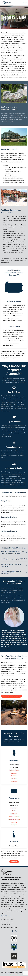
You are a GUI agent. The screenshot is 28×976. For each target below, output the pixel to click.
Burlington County (14, 770)
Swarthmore (14, 813)
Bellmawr (14, 773)
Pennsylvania (14, 798)
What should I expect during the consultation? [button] (11, 565)
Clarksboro (14, 776)
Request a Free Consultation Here (11, 696)
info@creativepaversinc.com (9, 927)
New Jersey (14, 760)
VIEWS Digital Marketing (11, 974)
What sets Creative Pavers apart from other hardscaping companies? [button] (12, 552)
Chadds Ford (14, 808)
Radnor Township (14, 816)
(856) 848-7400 (5, 925)
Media (14, 811)
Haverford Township (14, 819)
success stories (7, 596)
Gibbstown (14, 779)
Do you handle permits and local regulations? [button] (11, 573)
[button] (24, 2)
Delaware (14, 841)
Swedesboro (14, 781)
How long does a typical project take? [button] (13, 559)
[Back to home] (6, 2)
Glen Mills (14, 822)
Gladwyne (14, 825)
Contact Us (14, 861)
